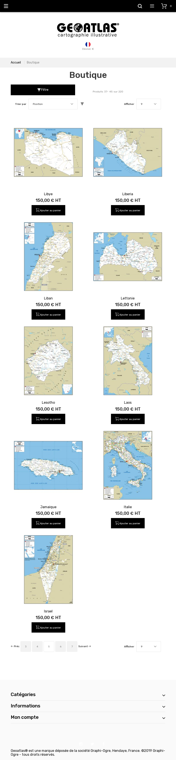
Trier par (20, 104)
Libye (48, 194)
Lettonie (128, 298)
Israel (48, 611)
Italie (128, 507)
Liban (48, 298)
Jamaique (48, 507)
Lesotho (48, 402)
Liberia (127, 194)
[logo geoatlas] (88, 20)
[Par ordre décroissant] (82, 104)
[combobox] (53, 104)
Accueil (16, 62)
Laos (128, 402)
